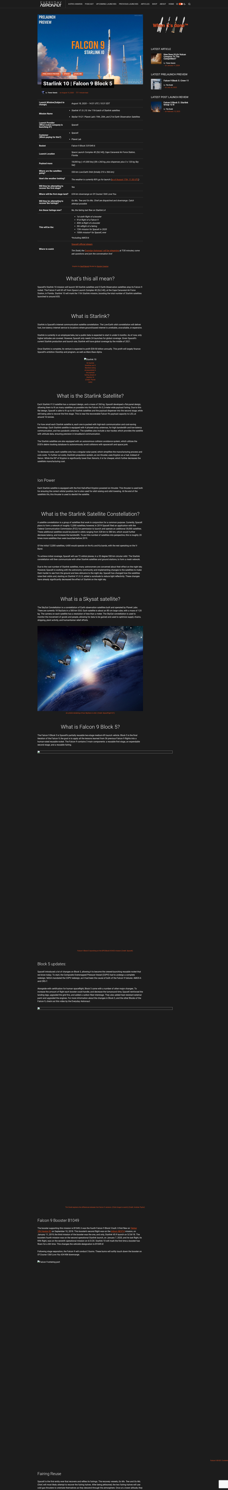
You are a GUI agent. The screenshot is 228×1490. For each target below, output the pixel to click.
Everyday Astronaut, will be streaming (102, 250)
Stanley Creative (102, 266)
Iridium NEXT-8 (118, 1231)
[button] (181, 4)
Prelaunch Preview (51, 74)
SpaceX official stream (82, 244)
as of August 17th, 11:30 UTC (124, 179)
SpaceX (67, 74)
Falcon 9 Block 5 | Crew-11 (176, 80)
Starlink (78, 74)
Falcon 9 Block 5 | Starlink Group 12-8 (176, 103)
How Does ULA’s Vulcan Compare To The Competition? (175, 56)
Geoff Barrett (84, 266)
